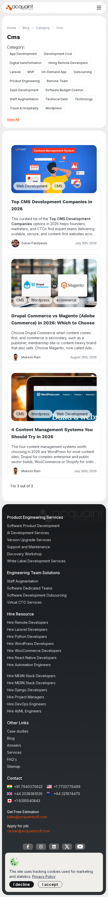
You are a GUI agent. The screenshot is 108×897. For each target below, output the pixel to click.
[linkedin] (54, 847)
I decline (21, 884)
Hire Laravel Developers (27, 629)
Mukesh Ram (30, 357)
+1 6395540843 (27, 801)
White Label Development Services (36, 561)
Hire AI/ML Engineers (24, 711)
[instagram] (41, 847)
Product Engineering (25, 81)
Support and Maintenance (28, 547)
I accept (50, 884)
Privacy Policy (44, 876)
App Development (23, 54)
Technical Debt (56, 99)
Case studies (17, 731)
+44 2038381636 (28, 793)
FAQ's (12, 759)
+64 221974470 (67, 793)
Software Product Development (33, 526)
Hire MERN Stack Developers (31, 683)
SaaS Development (24, 90)
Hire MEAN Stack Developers (31, 676)
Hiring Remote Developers (68, 63)
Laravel (15, 72)
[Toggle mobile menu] (99, 8)
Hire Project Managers (25, 697)
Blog (26, 28)
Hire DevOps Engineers (26, 704)
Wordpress (53, 108)
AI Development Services (28, 533)
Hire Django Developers (27, 690)
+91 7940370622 (28, 786)
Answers (14, 745)
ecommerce (66, 300)
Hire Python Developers (27, 636)
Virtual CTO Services (24, 602)
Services (14, 752)
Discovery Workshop (24, 554)
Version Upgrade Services (29, 540)
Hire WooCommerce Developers (34, 650)
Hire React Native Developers (32, 658)
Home (11, 28)
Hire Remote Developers (27, 622)
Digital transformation (25, 63)
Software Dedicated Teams (29, 588)
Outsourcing (83, 72)
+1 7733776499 (67, 786)
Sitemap (13, 766)
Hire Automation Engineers (29, 665)
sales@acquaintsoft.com (27, 817)
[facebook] (28, 847)
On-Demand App (54, 72)
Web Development (31, 186)
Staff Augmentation (24, 99)
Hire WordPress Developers (30, 643)
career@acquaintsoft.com (28, 831)
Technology (84, 99)
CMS (58, 186)
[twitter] (67, 847)
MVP (31, 72)
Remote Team (57, 81)
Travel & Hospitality (24, 108)
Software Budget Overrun (64, 90)
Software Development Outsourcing (37, 595)
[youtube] (80, 847)
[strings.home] (19, 8)
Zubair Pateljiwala (34, 243)
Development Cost (58, 54)
